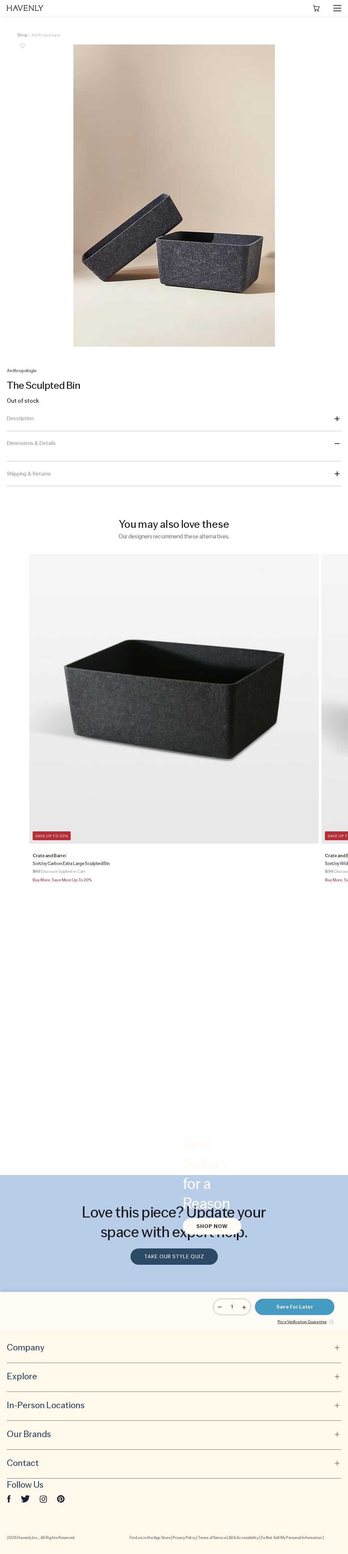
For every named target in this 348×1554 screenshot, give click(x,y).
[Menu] (334, 8)
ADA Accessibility (243, 1537)
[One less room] (220, 1306)
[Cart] (316, 8)
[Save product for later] (22, 50)
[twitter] (25, 1499)
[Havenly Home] (25, 8)
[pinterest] (61, 1499)
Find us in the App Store (149, 1537)
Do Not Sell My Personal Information (291, 1537)
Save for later (294, 1307)
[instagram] (43, 1499)
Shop (22, 35)
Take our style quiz (174, 1257)
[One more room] (244, 1307)
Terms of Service (212, 1537)
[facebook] (9, 1499)
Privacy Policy (184, 1537)
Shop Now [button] (212, 1226)
